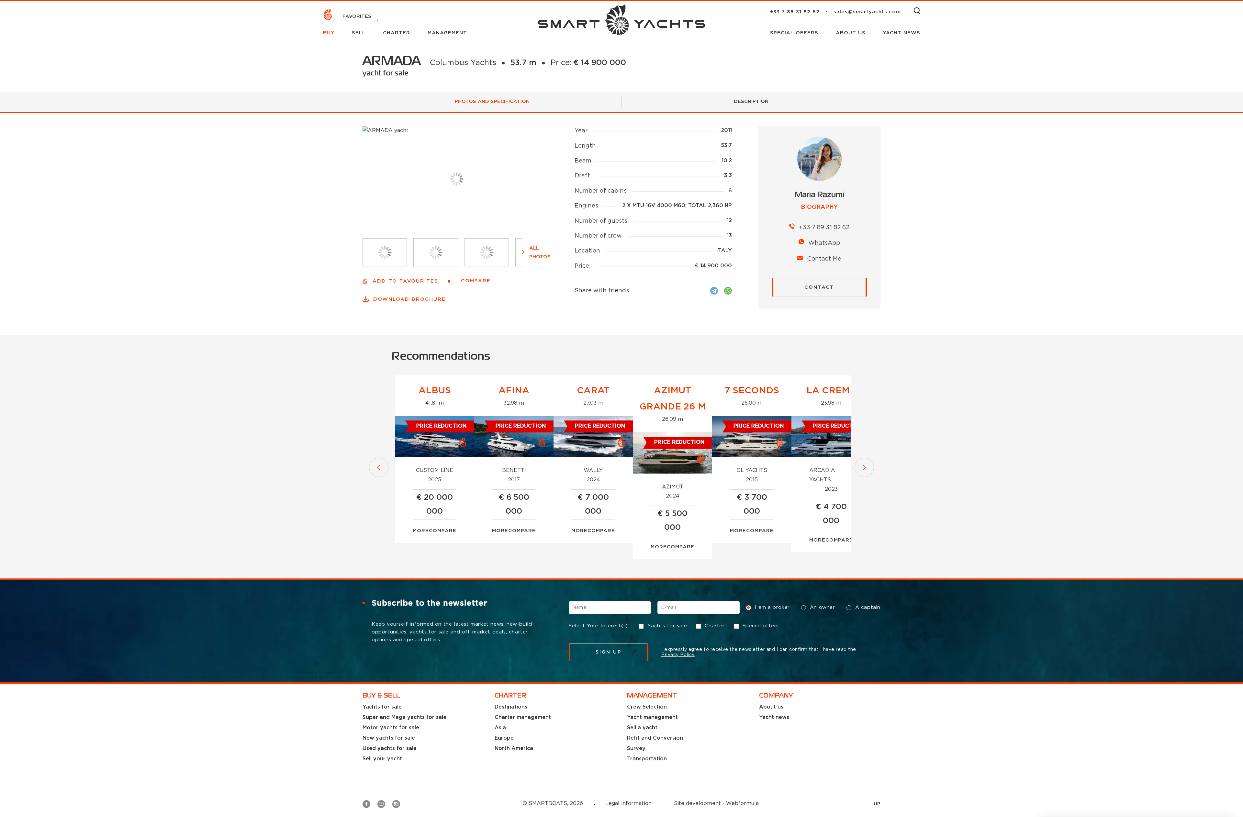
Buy (329, 33)
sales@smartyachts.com (867, 12)
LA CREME (831, 391)
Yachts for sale (667, 626)
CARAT (593, 391)
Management (447, 33)
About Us (852, 33)
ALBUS (435, 391)
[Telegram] (714, 291)
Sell (359, 33)
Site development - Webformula (716, 803)
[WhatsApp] (728, 291)
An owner (822, 607)
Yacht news (901, 33)
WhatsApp (824, 243)
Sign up (609, 652)
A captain (867, 607)
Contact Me (824, 259)
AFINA (513, 391)
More (421, 531)
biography (819, 207)
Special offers (795, 33)
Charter (397, 33)
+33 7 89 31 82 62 (795, 12)
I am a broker (772, 607)
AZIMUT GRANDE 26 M (672, 399)
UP (877, 804)
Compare (442, 531)
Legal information (628, 803)
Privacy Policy (678, 655)
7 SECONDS (751, 391)
